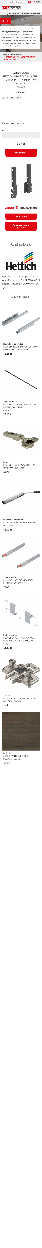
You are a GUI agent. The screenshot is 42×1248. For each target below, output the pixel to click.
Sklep (5, 54)
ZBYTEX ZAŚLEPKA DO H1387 (16, 756)
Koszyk (38, 2)
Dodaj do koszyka (21, 152)
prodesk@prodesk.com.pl (32, 14)
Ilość (4, 130)
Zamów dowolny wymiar (21, 226)
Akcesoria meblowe (16, 54)
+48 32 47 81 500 (14, 14)
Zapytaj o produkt (21, 216)
